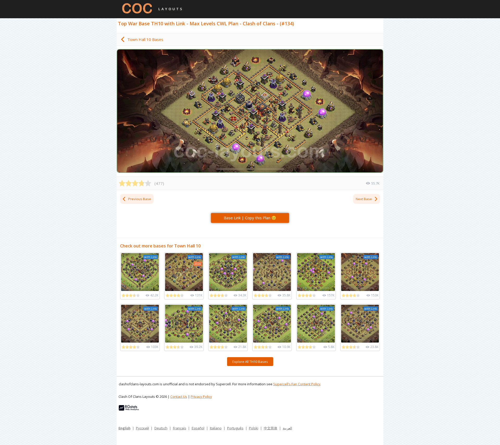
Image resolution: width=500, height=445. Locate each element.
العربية (287, 428)
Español (198, 428)
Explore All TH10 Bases (250, 361)
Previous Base (139, 199)
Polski (253, 428)
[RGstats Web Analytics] (129, 409)
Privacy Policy (201, 396)
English (124, 428)
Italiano (216, 428)
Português (235, 428)
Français (179, 428)
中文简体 (270, 428)
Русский (142, 428)
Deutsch (160, 428)
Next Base (364, 199)
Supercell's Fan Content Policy (296, 384)
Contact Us (178, 396)
